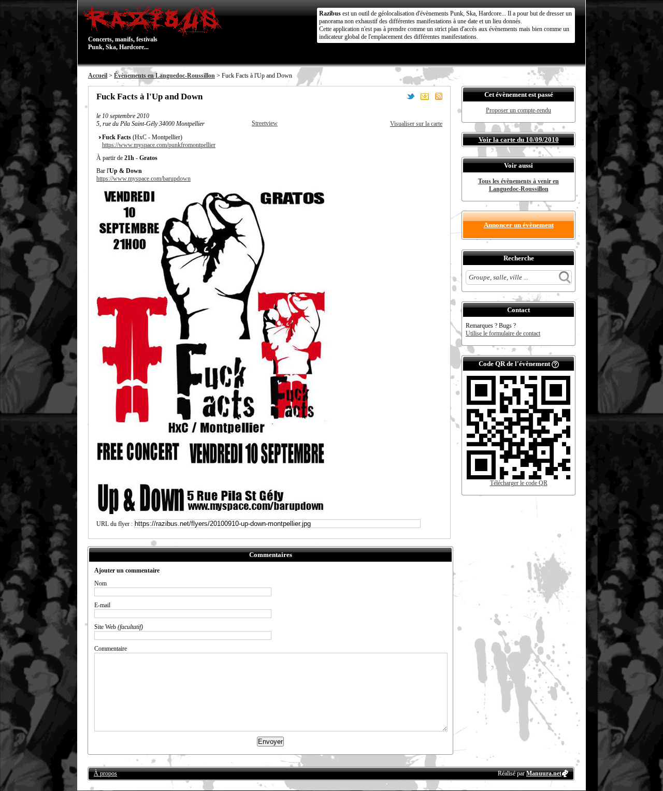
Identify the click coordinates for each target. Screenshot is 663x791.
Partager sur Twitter (411, 96)
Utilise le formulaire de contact (503, 333)
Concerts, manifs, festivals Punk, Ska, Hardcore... (122, 28)
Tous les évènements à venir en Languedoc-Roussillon (518, 185)
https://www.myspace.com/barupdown (143, 178)
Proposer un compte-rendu (518, 110)
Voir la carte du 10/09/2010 (519, 139)
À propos (105, 773)
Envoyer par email (425, 96)
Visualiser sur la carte (416, 123)
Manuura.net (543, 773)
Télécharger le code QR (518, 483)
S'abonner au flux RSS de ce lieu (439, 96)
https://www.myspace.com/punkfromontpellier (158, 145)
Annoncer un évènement (519, 225)
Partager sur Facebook (397, 96)
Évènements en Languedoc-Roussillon (164, 75)
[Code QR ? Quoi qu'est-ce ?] (555, 364)
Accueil (97, 75)
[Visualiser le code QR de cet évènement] (518, 477)
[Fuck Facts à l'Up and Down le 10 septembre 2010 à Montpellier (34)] (212, 512)
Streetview (265, 123)
